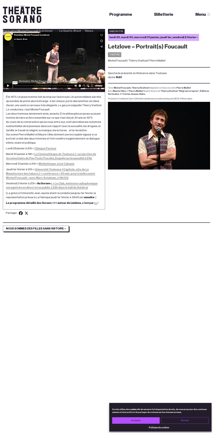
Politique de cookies (159, 427)
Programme (120, 14)
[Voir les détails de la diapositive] (159, 136)
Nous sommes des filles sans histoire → (36, 228)
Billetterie (163, 14)
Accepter (136, 420)
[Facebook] (20, 213)
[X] (26, 213)
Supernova (133, 20)
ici (95, 203)
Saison (114, 20)
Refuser (185, 420)
